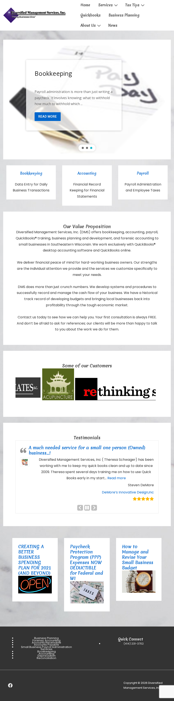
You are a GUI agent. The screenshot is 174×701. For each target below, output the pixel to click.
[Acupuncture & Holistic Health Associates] (46, 399)
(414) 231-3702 (133, 644)
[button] (15, 99)
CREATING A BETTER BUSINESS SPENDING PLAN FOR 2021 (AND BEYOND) (34, 560)
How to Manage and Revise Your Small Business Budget (137, 557)
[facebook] (10, 685)
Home (85, 5)
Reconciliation (46, 658)
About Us (88, 25)
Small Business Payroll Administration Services (46, 648)
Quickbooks (90, 15)
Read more (116, 478)
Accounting (86, 173)
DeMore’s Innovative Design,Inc (128, 492)
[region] (87, 99)
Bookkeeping (53, 73)
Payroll (143, 173)
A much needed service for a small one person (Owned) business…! (87, 450)
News (112, 25)
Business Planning (124, 15)
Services (105, 5)
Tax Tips (132, 5)
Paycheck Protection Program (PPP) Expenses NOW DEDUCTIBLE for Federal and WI (86, 563)
